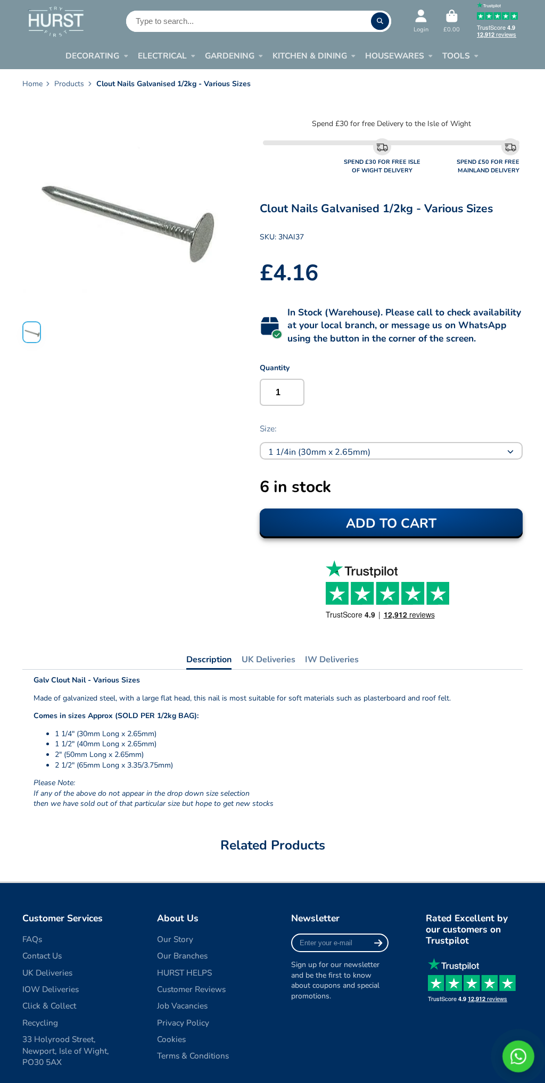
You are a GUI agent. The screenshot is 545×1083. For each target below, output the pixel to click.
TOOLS (456, 55)
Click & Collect (49, 1005)
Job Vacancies (182, 1005)
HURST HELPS (184, 972)
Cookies (171, 1039)
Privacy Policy (183, 1022)
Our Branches (182, 955)
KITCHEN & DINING (309, 55)
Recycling (40, 1022)
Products (69, 84)
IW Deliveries (332, 659)
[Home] (55, 21)
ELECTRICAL (162, 55)
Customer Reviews (191, 989)
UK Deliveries (268, 659)
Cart (451, 21)
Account (421, 21)
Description (209, 659)
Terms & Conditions (193, 1055)
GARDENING (229, 55)
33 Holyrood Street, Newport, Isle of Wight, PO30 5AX (65, 1051)
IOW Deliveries (50, 989)
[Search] (380, 21)
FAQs (32, 939)
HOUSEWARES (394, 55)
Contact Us (42, 955)
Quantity (275, 368)
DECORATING (92, 55)
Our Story (175, 939)
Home (32, 84)
